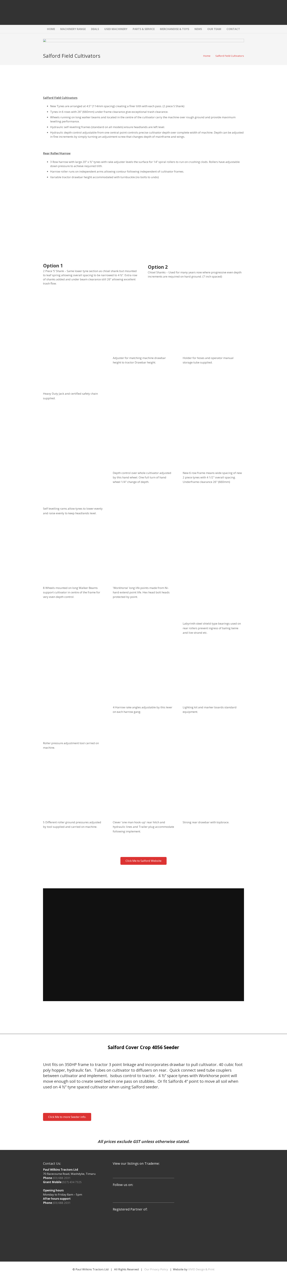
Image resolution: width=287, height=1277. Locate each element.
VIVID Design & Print (201, 1269)
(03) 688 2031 (62, 1178)
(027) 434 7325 (72, 1182)
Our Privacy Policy (156, 1269)
